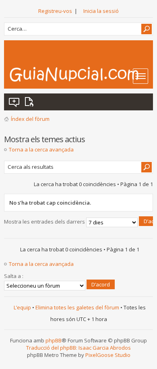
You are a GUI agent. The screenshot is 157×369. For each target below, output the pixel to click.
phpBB (53, 340)
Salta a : (13, 276)
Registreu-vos (55, 11)
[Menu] (140, 76)
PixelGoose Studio (107, 355)
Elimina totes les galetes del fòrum (77, 307)
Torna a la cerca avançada (41, 149)
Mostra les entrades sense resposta (14, 102)
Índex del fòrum (30, 118)
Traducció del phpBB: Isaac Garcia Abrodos (78, 347)
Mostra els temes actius (30, 102)
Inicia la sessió (101, 11)
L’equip (22, 307)
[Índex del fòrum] (81, 74)
